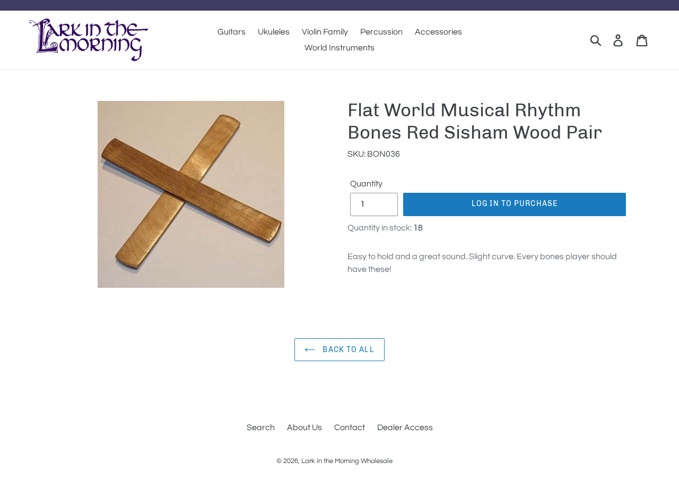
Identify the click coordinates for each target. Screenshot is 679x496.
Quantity (366, 183)
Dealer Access (405, 427)
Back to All (347, 349)
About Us (304, 427)
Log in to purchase (515, 203)
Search (261, 427)
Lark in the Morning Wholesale (347, 461)
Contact (349, 427)
